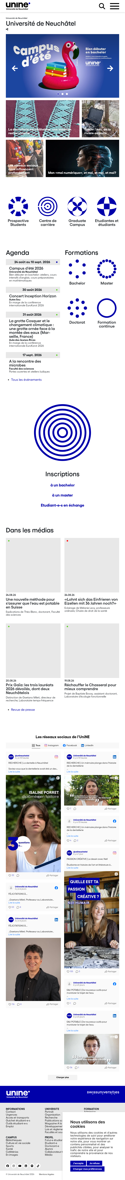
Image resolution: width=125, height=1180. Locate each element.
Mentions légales (46, 1174)
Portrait (49, 1111)
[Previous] (15, 68)
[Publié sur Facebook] (115, 821)
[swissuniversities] (103, 1092)
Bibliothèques (13, 1140)
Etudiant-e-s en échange (62, 505)
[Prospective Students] (18, 208)
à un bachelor (62, 485)
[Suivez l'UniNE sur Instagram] (13, 1165)
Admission (90, 1111)
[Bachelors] (77, 270)
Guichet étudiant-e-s (18, 1120)
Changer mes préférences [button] (87, 1169)
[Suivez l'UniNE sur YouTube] (19, 1165)
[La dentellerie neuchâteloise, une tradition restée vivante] (42, 118)
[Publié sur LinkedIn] (115, 757)
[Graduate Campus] (77, 208)
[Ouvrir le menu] (114, 6)
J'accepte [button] (78, 1163)
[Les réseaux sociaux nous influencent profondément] (24, 158)
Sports (10, 1145)
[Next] (110, 68)
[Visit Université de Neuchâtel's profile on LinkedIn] (70, 756)
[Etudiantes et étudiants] (107, 208)
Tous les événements (26, 379)
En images (12, 1154)
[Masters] (107, 270)
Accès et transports (17, 1117)
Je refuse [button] (94, 1163)
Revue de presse (23, 709)
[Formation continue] (107, 309)
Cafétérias (12, 1151)
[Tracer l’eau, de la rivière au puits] (100, 118)
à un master (62, 495)
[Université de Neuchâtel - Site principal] (18, 1094)
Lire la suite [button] (14, 771)
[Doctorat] (77, 309)
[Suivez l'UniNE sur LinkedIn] (25, 1165)
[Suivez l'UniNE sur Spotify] (32, 1165)
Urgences (11, 1114)
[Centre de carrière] (48, 208)
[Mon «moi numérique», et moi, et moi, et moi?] (82, 158)
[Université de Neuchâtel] (18, 6)
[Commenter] (17, 875)
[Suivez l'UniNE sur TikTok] (38, 1165)
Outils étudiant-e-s (17, 1123)
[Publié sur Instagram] (56, 757)
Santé (9, 1148)
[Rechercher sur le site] (102, 6)
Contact (11, 1111)
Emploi (10, 1126)
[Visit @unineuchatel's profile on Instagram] (11, 756)
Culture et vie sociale (18, 1143)
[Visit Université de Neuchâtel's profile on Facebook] (70, 821)
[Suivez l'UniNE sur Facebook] (7, 1165)
